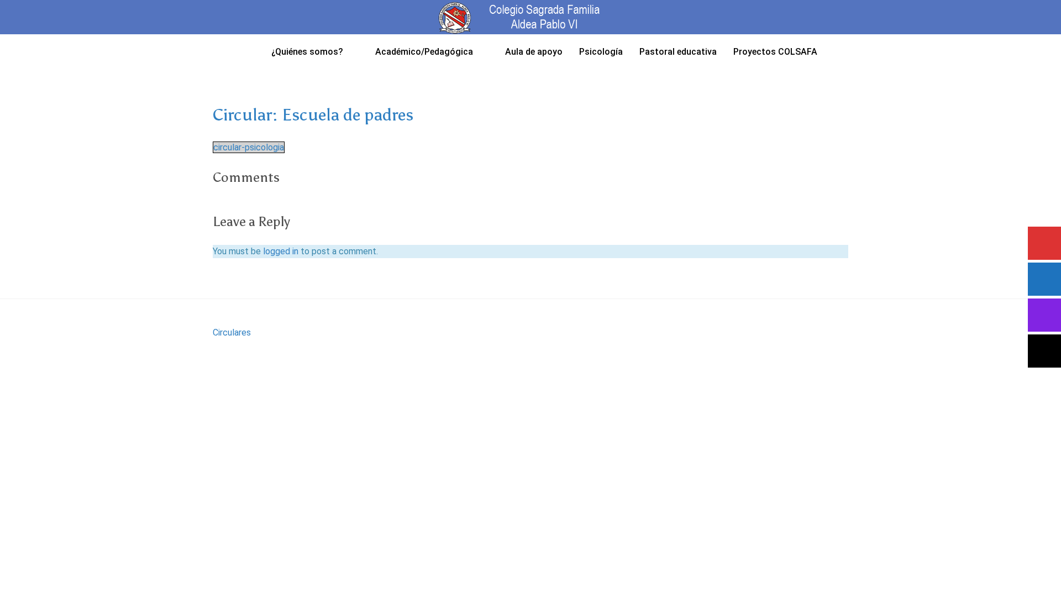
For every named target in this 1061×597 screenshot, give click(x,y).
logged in (280, 251)
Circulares (232, 332)
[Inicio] (248, 51)
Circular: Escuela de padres (313, 114)
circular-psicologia (248, 147)
